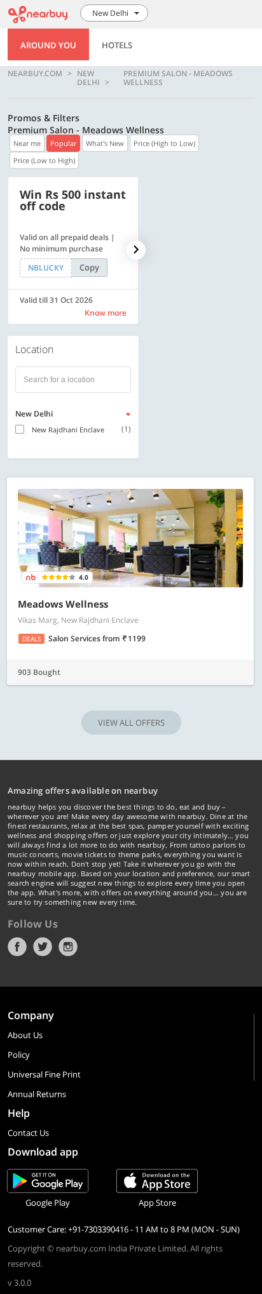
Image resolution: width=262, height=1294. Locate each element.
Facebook (17, 946)
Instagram (68, 946)
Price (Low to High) (44, 160)
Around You (48, 45)
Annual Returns (37, 1094)
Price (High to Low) (164, 143)
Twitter (42, 946)
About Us (25, 1035)
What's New (105, 143)
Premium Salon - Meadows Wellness (178, 77)
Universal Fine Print (44, 1074)
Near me (27, 143)
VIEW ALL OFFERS (131, 722)
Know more (106, 312)
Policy (19, 1054)
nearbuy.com (35, 74)
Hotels (117, 45)
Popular (63, 143)
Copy (89, 267)
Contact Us (28, 1132)
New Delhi (88, 77)
